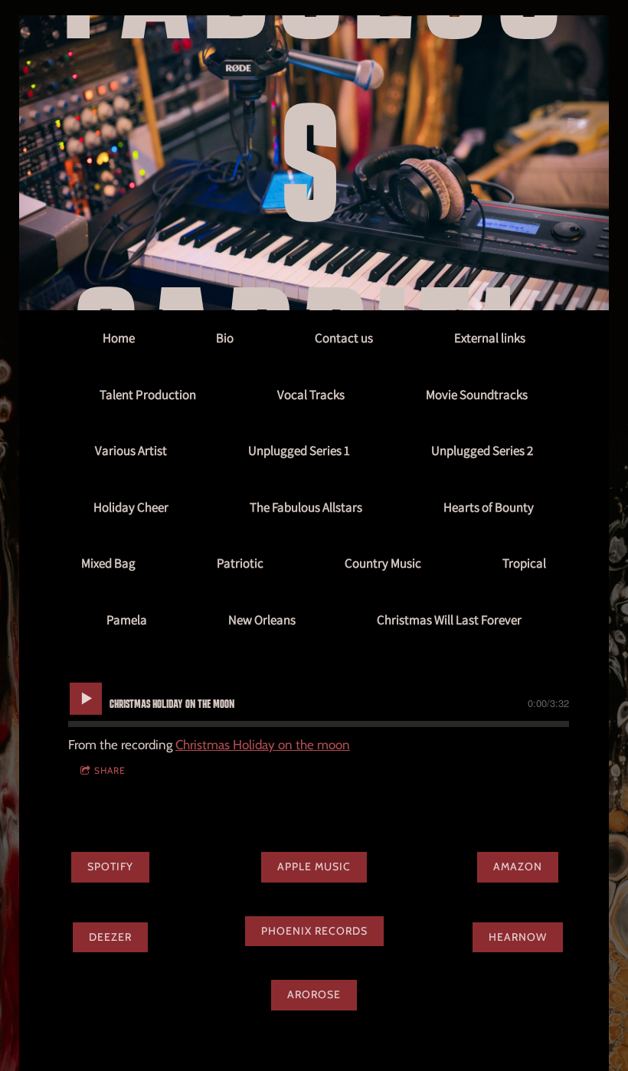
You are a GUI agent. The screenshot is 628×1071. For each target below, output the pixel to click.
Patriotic (240, 563)
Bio (225, 337)
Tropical (524, 563)
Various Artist (131, 450)
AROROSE (314, 994)
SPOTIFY (110, 866)
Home (119, 337)
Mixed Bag (108, 563)
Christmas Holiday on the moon (262, 744)
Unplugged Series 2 (482, 450)
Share (110, 770)
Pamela (126, 619)
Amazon (517, 866)
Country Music (383, 563)
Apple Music (314, 866)
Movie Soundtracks (477, 394)
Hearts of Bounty (488, 507)
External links (489, 337)
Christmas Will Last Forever (449, 619)
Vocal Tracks (311, 394)
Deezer (110, 937)
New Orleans (262, 619)
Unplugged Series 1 (299, 450)
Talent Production (148, 394)
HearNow (518, 937)
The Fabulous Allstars (306, 507)
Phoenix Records (314, 931)
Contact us (344, 337)
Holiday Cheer (130, 507)
